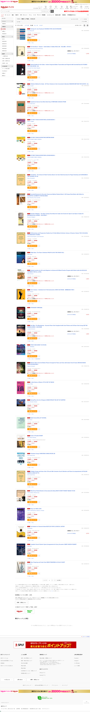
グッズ (34, 14)
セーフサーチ (73, 19)
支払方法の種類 (24, 663)
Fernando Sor (30, 68)
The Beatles (29, 528)
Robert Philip (30, 383)
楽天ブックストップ (27, 685)
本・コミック (7, 14)
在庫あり (4, 31)
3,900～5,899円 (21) (6, 60)
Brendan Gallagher (31, 217)
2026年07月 (4, 43)
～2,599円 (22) (5, 56)
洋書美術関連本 (37, 358)
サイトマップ (64, 685)
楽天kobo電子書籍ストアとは (7, 660)
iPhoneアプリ (42, 672)
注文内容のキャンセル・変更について (29, 670)
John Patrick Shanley (31, 437)
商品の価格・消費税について (46, 658)
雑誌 (13, 14)
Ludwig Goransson (31, 328)
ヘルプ (81, 8)
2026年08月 (4, 46)
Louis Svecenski (40, 236)
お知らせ (50, 8)
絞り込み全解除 (84, 21)
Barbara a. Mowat (40, 510)
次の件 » (59, 580)
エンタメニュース (50, 14)
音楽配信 (64, 14)
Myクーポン (56, 8)
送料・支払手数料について (26, 658)
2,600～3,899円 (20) (6, 58)
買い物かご (46, 8)
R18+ (88, 14)
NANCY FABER (30, 121)
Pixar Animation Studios (32, 401)
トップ (2, 14)
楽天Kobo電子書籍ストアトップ (41, 685)
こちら (52, 590)
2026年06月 (4, 41)
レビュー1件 (36, 159)
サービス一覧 (86, 8)
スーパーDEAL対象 (5, 68)
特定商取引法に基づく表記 (35, 708)
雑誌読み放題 (57, 14)
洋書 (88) (4, 23)
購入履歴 (67, 8)
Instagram (76, 660)
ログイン (39, 6)
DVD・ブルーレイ (23, 14)
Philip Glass (29, 254)
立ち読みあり (4, 70)
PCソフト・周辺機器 (41, 14)
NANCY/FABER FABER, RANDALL (34, 139)
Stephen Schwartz (31, 366)
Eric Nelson (29, 564)
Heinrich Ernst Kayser (31, 236)
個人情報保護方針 (24, 708)
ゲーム (30, 14)
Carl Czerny (29, 419)
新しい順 (36, 25)
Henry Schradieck (31, 178)
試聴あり (4, 73)
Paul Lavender (37, 197)
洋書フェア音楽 (30, 42)
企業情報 (18, 708)
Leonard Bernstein (31, 103)
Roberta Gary (36, 492)
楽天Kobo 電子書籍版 (71, 53)
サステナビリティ (45, 708)
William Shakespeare (31, 510)
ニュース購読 (77, 665)
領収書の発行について (25, 673)
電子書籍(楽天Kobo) (71, 14)
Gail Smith (29, 546)
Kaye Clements (30, 197)
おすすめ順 (27, 25)
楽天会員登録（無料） (37, 8)
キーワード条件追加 (83, 19)
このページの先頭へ (86, 636)
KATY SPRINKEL (30, 346)
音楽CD (16, 14)
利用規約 (2, 663)
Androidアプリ (43, 675)
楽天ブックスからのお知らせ (7, 665)
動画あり (4, 75)
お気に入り (62, 8)
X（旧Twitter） (77, 663)
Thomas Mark (30, 492)
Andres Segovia (37, 68)
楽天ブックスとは (4, 658)
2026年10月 (4, 50)
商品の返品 (23, 668)
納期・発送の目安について (26, 660)
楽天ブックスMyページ (74, 8)
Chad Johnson (30, 273)
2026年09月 (4, 48)
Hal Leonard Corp (31, 48)
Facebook (76, 658)
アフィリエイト (55, 685)
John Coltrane (30, 291)
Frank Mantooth (30, 30)
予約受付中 (4, 33)
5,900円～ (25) (5, 63)
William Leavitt (30, 85)
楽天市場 (86, 6)
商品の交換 (23, 665)
